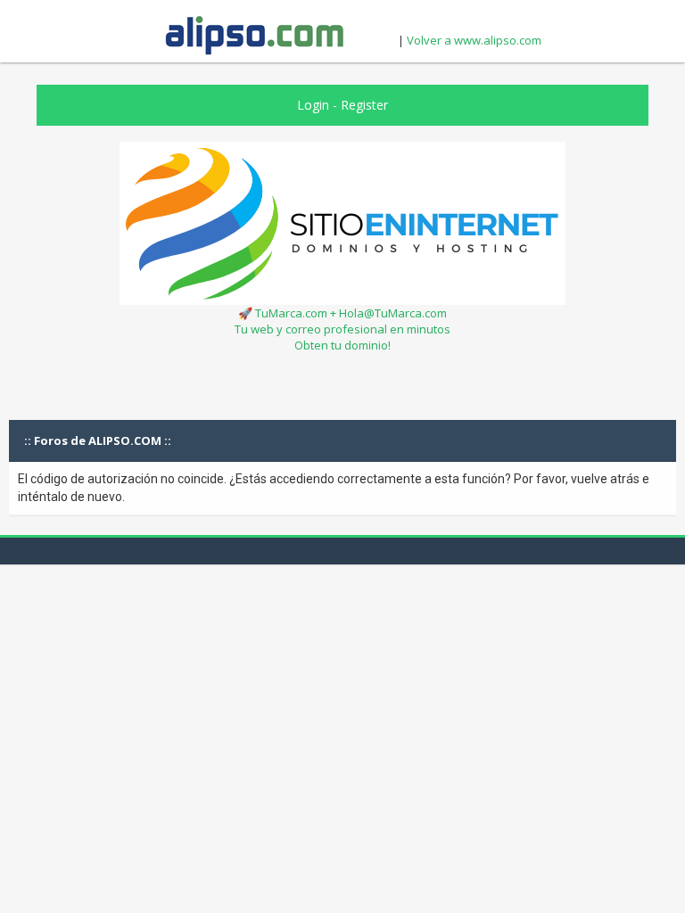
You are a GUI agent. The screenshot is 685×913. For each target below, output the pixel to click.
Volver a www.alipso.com (474, 40)
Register (364, 104)
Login (313, 104)
